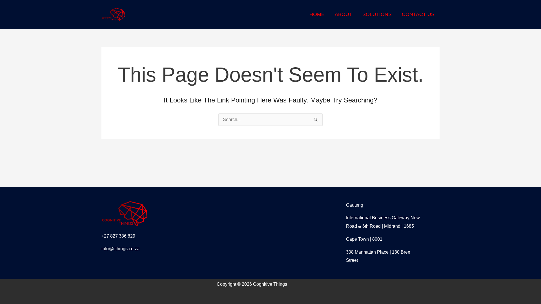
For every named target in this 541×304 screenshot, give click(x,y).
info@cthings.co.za (120, 248)
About (343, 14)
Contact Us (418, 14)
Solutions (377, 14)
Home (317, 14)
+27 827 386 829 (118, 236)
